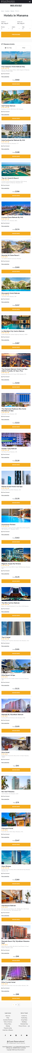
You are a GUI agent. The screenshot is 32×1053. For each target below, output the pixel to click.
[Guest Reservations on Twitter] (11, 1035)
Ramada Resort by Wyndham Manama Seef (15, 942)
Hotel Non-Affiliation (8, 1030)
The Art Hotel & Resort (10, 178)
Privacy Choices (22, 1026)
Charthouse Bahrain (8, 906)
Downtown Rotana (8, 525)
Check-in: (3, 22)
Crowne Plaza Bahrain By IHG (12, 217)
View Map (9, 48)
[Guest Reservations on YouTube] (26, 1035)
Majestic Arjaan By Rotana (11, 564)
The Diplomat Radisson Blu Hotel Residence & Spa (13, 410)
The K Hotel (5, 637)
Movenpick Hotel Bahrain (10, 293)
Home (2, 11)
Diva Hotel (5, 752)
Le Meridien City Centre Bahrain (12, 331)
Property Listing (8, 1028)
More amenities (5, 76)
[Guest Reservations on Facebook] (6, 1035)
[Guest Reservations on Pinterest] (21, 1035)
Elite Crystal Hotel (8, 982)
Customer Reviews (7, 1020)
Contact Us (24, 1015)
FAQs (8, 1018)
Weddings (24, 1022)
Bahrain (12, 11)
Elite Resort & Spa (8, 675)
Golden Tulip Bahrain (9, 449)
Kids (23, 27)
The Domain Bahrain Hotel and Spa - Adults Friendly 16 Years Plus (14, 370)
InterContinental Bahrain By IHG (13, 140)
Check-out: (20, 22)
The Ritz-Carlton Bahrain (10, 603)
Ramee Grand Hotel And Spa (11, 487)
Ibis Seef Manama (7, 792)
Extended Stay (24, 1024)
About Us (8, 1015)
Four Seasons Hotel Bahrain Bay (13, 67)
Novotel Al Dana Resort (10, 255)
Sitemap (8, 1026)
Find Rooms (16, 34)
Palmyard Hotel (7, 828)
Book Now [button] (16, 84)
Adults (13, 27)
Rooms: (3, 27)
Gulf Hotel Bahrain (8, 106)
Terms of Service (8, 1022)
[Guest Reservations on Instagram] (16, 1035)
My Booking (24, 1018)
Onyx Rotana (6, 866)
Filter (23, 48)
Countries (7, 11)
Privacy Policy (8, 1024)
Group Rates (24, 1020)
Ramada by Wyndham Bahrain (12, 715)
